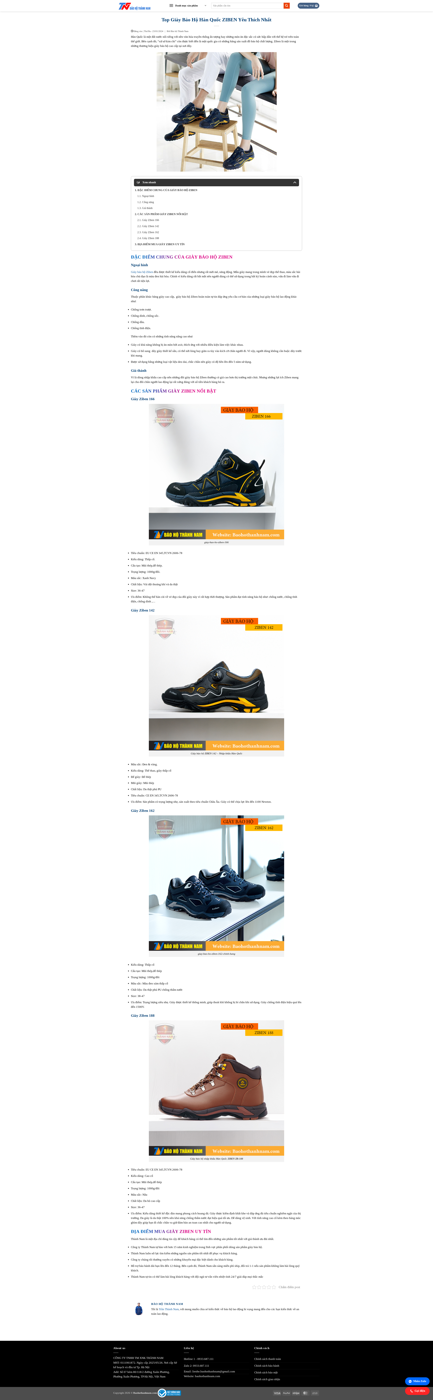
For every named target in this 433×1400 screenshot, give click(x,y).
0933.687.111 (205, 1359)
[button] (188, 6)
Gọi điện (420, 1390)
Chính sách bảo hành (266, 1365)
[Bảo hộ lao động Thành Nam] (137, 6)
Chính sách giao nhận (267, 1379)
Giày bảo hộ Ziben (142, 272)
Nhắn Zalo (419, 1381)
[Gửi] (287, 6)
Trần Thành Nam (169, 1309)
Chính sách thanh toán (267, 1359)
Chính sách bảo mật (266, 1372)
